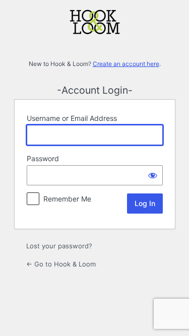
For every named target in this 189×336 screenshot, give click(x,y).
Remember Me (67, 198)
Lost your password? (59, 246)
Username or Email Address (72, 118)
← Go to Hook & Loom (61, 264)
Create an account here (126, 64)
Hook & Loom (94, 33)
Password (43, 158)
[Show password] (153, 175)
